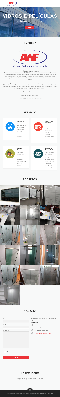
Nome (5, 318)
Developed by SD (43, 393)
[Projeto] (10, 195)
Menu (55, 3)
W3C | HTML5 (50, 393)
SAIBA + (29, 27)
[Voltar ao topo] (30, 389)
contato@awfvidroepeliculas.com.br (43, 333)
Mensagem (6, 330)
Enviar (16, 357)
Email (5, 324)
